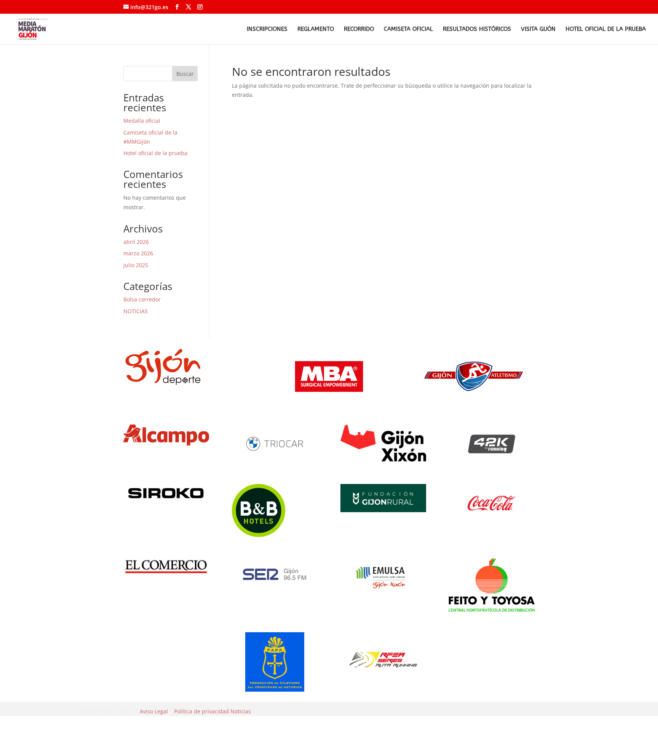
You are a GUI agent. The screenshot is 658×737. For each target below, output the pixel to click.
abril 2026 (136, 241)
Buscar (185, 73)
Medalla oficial (141, 120)
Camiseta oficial (408, 29)
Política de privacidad (201, 711)
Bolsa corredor (142, 299)
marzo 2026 (138, 253)
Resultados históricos (477, 29)
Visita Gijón (538, 29)
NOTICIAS (135, 311)
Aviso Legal (154, 711)
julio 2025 (135, 265)
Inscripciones (267, 29)
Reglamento (315, 29)
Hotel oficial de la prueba (605, 29)
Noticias (240, 711)
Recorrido (359, 29)
